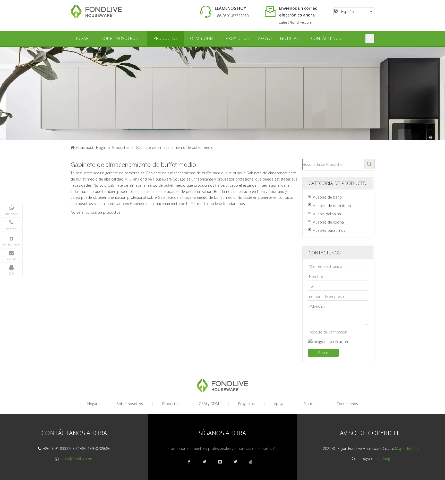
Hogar (92, 403)
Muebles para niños (328, 230)
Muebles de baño (327, 197)
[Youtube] (253, 462)
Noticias (310, 403)
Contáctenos (347, 403)
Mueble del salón (326, 213)
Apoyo (279, 403)
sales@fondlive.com (295, 22)
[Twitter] (238, 462)
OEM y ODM (209, 403)
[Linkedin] (222, 462)
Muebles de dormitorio (331, 205)
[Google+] (207, 462)
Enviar (323, 352)
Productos (170, 403)
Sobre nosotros (130, 403)
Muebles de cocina (328, 222)
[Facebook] (191, 462)
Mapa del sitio (407, 448)
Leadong (382, 458)
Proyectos (246, 403)
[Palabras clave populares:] (369, 38)
